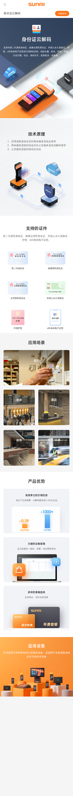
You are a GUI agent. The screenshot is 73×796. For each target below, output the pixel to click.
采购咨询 (62, 13)
